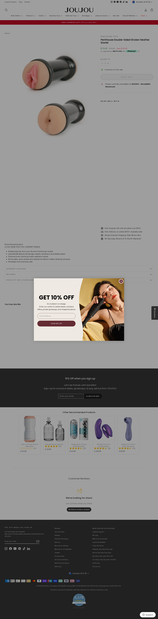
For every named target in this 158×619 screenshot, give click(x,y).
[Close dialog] (121, 281)
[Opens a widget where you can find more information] (148, 615)
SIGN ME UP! (56, 324)
